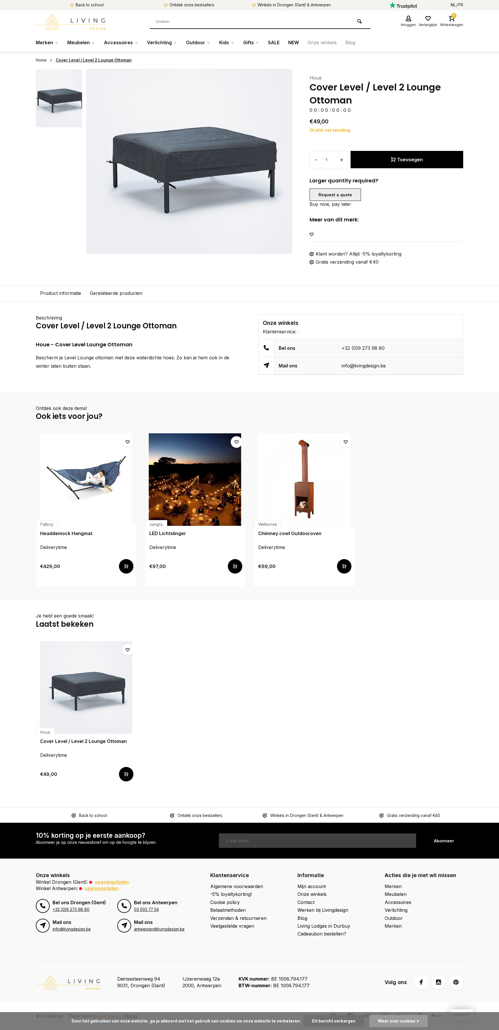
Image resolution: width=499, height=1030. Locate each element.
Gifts (248, 42)
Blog (350, 42)
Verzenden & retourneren (238, 918)
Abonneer (444, 840)
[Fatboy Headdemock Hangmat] (86, 479)
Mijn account (311, 886)
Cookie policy (225, 902)
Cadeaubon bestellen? (321, 934)
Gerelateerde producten (116, 293)
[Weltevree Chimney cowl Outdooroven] (304, 479)
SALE (274, 42)
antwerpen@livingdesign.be (159, 929)
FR (460, 5)
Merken (44, 42)
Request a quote (335, 194)
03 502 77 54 (146, 909)
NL (453, 5)
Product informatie (60, 293)
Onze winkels (322, 42)
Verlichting (159, 42)
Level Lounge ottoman (88, 357)
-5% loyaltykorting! (231, 894)
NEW (293, 42)
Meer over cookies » (398, 1021)
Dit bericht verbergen (333, 1021)
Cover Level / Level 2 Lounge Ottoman (94, 60)
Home (41, 60)
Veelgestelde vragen (232, 926)
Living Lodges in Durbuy (323, 926)
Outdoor (195, 42)
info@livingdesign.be (364, 366)
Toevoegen (410, 159)
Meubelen (78, 42)
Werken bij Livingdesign (322, 910)
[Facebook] (421, 982)
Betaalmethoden (228, 910)
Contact (305, 902)
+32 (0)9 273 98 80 (363, 348)
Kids (224, 42)
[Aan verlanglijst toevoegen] (312, 234)
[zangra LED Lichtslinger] (195, 479)
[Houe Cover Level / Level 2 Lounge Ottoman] (86, 687)
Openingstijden (112, 882)
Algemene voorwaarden (236, 886)
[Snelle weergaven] (126, 566)
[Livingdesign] (70, 21)
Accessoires (118, 42)
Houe (316, 78)
